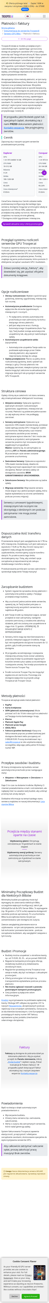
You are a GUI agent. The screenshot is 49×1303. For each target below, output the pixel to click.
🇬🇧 (27, 16)
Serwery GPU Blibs (12, 33)
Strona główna (8, 28)
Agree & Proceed (30, 1296)
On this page (25, 39)
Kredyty (4, 1000)
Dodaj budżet (14, 1062)
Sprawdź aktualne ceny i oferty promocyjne (22, 224)
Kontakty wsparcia (14, 127)
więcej (25, 9)
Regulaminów (15, 1006)
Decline (15, 1296)
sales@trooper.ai (12, 742)
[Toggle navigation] (44, 16)
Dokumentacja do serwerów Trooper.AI (21, 30)
